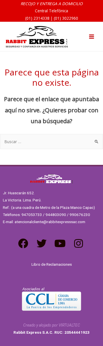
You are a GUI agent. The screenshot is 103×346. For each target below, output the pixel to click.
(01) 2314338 (37, 18)
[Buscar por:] (51, 141)
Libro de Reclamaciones (51, 264)
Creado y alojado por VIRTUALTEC (51, 325)
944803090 (55, 214)
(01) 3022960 (66, 18)
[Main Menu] (92, 37)
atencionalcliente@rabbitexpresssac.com (50, 221)
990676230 (80, 214)
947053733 (31, 214)
